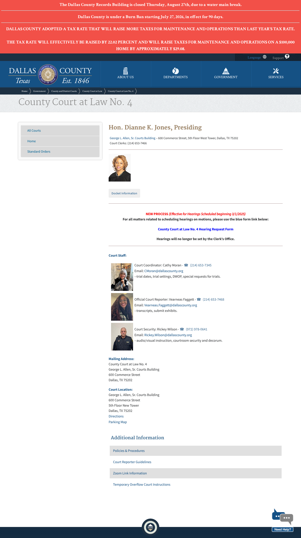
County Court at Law (92, 91)
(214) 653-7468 (213, 299)
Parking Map (118, 422)
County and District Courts (64, 91)
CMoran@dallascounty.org (163, 271)
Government (39, 91)
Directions (116, 416)
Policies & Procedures (129, 451)
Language (254, 57)
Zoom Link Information (130, 473)
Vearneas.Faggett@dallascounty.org (170, 305)
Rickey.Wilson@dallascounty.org (168, 335)
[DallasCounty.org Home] (50, 84)
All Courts (34, 131)
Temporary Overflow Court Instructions (141, 484)
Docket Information (124, 193)
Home (25, 91)
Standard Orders (38, 152)
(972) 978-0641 (196, 329)
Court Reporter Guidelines (132, 462)
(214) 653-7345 (200, 265)
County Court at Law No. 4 (120, 91)
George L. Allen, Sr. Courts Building (132, 138)
